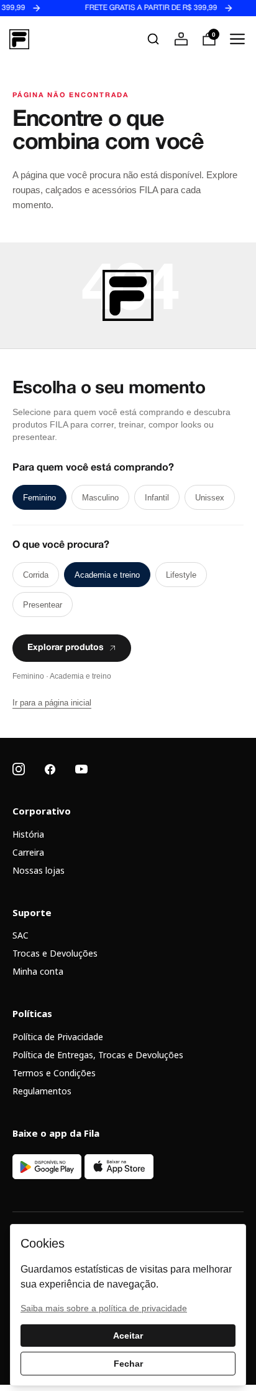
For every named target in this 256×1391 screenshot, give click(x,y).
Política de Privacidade (57, 1037)
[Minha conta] (181, 39)
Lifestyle (181, 575)
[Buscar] (153, 39)
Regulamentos (41, 1091)
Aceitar (128, 1336)
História (28, 834)
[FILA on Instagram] (18, 769)
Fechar (128, 1364)
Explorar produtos (65, 648)
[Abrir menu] (237, 39)
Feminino (39, 497)
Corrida (35, 575)
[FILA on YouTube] (81, 769)
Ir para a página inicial (51, 702)
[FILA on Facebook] (50, 769)
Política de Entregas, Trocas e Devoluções (97, 1055)
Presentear (42, 604)
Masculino (100, 497)
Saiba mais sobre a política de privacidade (104, 1308)
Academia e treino (107, 575)
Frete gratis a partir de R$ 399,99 (143, 8)
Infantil (157, 497)
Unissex (209, 497)
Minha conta (37, 971)
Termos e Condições (54, 1073)
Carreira (28, 852)
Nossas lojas (38, 870)
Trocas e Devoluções (55, 953)
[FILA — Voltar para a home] (19, 39)
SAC (20, 935)
